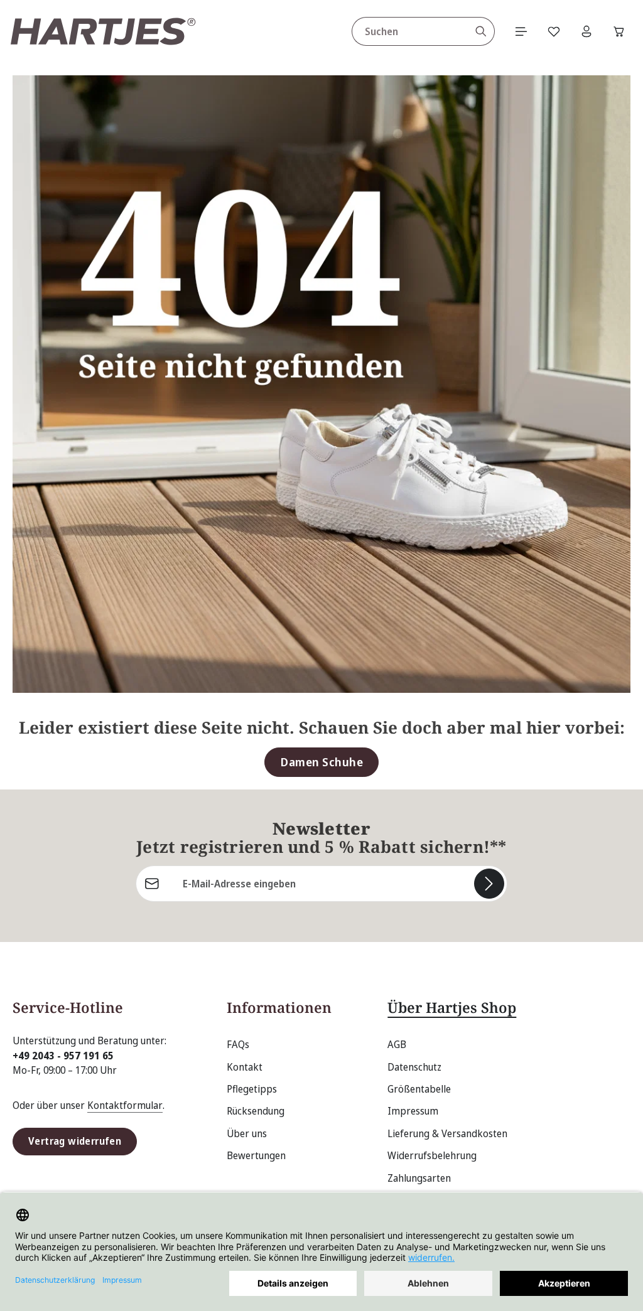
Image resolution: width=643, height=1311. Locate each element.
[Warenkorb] (619, 31)
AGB (396, 1044)
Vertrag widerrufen (74, 1141)
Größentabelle (419, 1089)
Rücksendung (255, 1111)
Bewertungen (256, 1155)
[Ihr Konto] (586, 31)
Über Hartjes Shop (451, 1007)
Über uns (247, 1133)
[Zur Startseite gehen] (103, 31)
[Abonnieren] (489, 884)
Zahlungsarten (419, 1178)
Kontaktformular (125, 1105)
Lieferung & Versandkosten (447, 1133)
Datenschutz (414, 1067)
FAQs (238, 1044)
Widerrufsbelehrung (432, 1155)
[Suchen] (481, 31)
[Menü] (521, 31)
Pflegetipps (252, 1089)
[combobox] (410, 31)
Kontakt (244, 1067)
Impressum (412, 1111)
